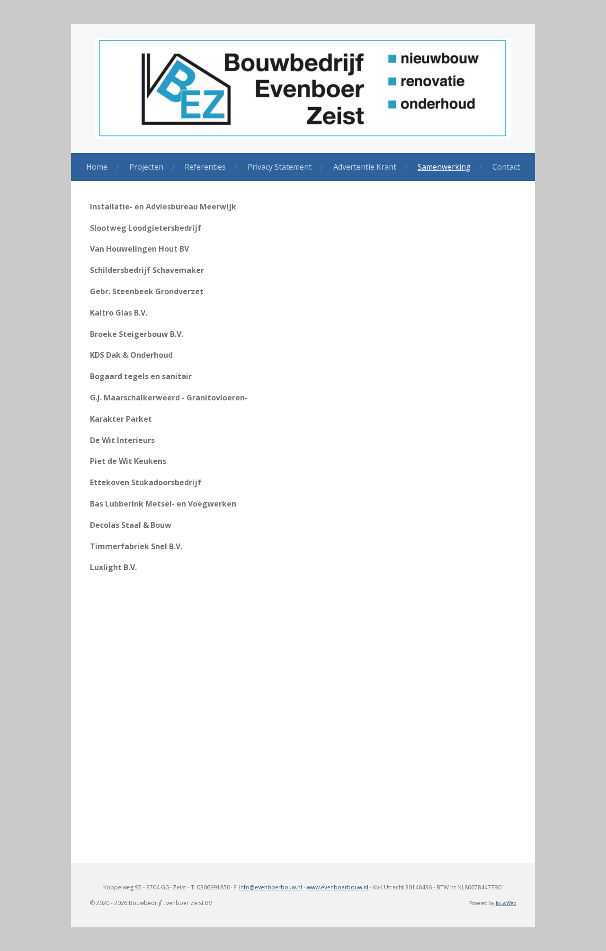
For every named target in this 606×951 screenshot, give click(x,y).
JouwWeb (506, 903)
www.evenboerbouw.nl (337, 887)
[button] (303, 645)
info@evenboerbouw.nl (270, 887)
